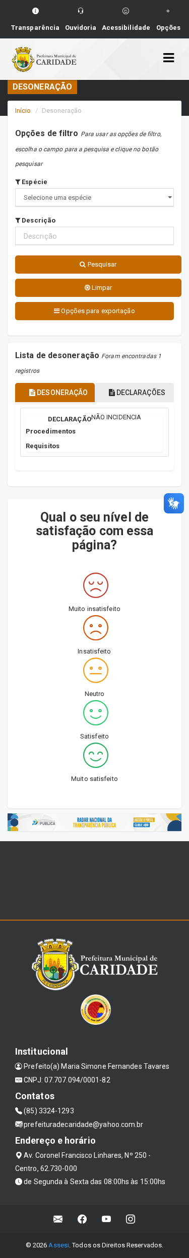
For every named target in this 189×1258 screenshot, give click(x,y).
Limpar (101, 287)
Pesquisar (101, 264)
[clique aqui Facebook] (82, 1219)
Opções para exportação (97, 311)
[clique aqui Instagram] (131, 1219)
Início (23, 110)
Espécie (33, 182)
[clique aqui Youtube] (106, 1219)
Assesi (58, 1245)
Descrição (37, 220)
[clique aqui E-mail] (58, 1219)
